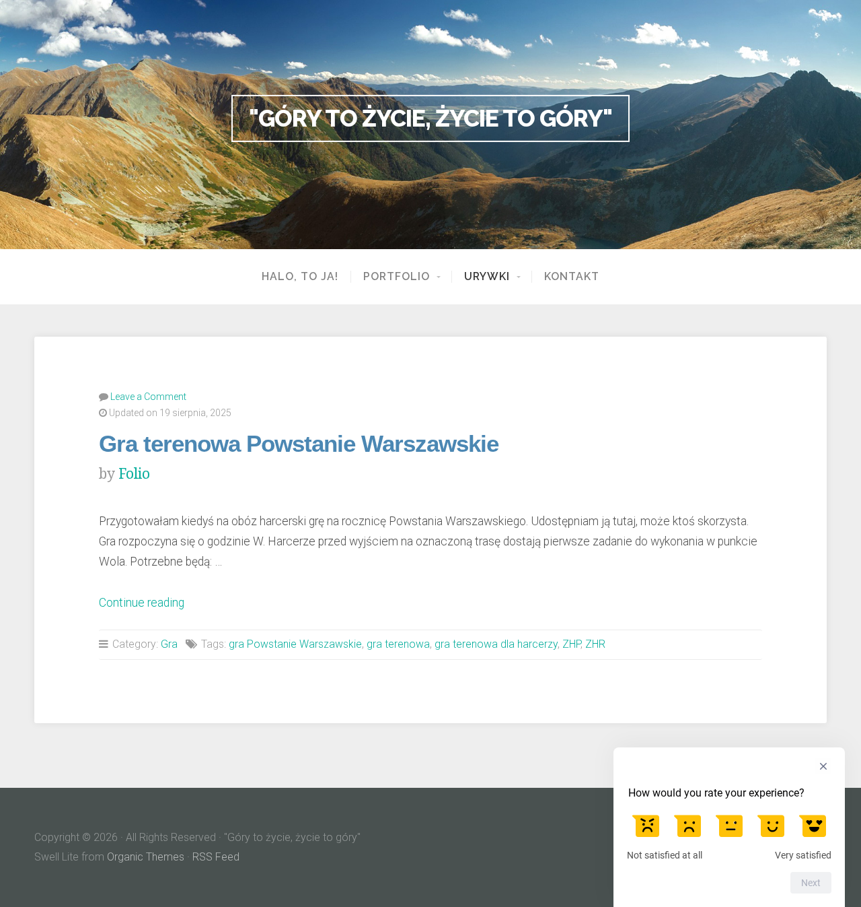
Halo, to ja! (300, 277)
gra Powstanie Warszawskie (295, 644)
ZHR (595, 644)
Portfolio (396, 277)
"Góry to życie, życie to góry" (430, 118)
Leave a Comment (148, 396)
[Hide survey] (823, 766)
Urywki (487, 277)
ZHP (571, 644)
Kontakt (571, 277)
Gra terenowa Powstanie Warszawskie (298, 443)
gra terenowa (398, 644)
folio (134, 473)
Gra (169, 644)
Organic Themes (145, 856)
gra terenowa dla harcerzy (496, 644)
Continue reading (141, 602)
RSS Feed (215, 856)
